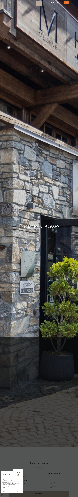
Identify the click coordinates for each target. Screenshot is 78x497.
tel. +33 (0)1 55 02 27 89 (54, 487)
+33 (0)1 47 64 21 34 (54, 476)
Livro (66, 2)
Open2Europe (53, 483)
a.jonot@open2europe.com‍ (53, 486)
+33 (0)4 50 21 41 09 (25, 477)
